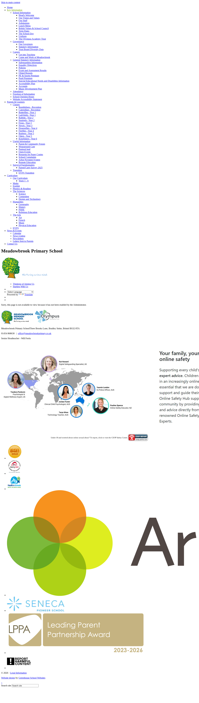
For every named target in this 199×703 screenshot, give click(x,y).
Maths (16, 183)
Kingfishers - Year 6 (28, 138)
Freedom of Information (24, 94)
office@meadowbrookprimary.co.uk (34, 333)
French (22, 220)
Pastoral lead (24, 149)
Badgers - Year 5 (26, 133)
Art (20, 217)
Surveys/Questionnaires (24, 165)
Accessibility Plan (27, 83)
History (22, 207)
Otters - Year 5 (25, 136)
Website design (8, 678)
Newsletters (18, 238)
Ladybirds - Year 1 (27, 115)
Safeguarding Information (30, 62)
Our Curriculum (20, 178)
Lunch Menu (25, 26)
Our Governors (26, 44)
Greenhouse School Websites (32, 678)
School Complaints (27, 157)
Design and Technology (30, 199)
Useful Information (21, 141)
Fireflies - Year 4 (26, 131)
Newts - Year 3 (25, 125)
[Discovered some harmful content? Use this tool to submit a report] (19, 668)
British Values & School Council (34, 28)
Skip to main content (10, 2)
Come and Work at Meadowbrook (34, 57)
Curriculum (12, 175)
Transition (17, 170)
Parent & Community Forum (32, 144)
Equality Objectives (28, 65)
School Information (22, 12)
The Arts (17, 215)
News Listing (19, 236)
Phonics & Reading (22, 188)
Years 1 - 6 (24, 181)
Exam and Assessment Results (32, 70)
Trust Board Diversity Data (31, 49)
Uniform (23, 36)
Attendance (18, 91)
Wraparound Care (27, 146)
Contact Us (12, 244)
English (16, 186)
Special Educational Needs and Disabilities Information (44, 81)
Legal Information (18, 673)
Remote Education (27, 162)
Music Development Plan (30, 89)
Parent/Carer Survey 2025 (31, 167)
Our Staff (23, 20)
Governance (18, 41)
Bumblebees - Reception (30, 107)
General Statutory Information (26, 60)
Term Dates (24, 31)
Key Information (14, 10)
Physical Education (27, 225)
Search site (6, 685)
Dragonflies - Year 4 (28, 128)
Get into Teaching (27, 54)
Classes (16, 104)
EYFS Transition (26, 173)
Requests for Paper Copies (31, 154)
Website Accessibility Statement (27, 99)
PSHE (21, 209)
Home (10, 7)
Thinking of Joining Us (23, 284)
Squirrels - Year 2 (27, 120)
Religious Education (28, 212)
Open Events (25, 152)
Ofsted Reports (25, 73)
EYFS (16, 228)
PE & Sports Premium (29, 75)
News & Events (14, 230)
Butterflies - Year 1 (27, 112)
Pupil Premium (25, 78)
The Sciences (19, 191)
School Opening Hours (23, 96)
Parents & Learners (16, 102)
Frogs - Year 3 (25, 123)
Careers (16, 52)
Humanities (18, 202)
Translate (28, 294)
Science (22, 194)
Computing (24, 196)
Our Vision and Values (29, 18)
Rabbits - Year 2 (26, 117)
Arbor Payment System (29, 159)
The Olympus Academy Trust (32, 39)
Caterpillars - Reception (29, 110)
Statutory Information (28, 47)
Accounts (23, 86)
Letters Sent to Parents (23, 241)
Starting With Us (20, 286)
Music (21, 223)
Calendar (17, 233)
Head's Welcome (26, 15)
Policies (22, 68)
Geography (24, 204)
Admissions (24, 23)
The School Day (26, 33)
